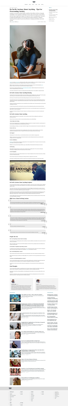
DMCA (55, 398)
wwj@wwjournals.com (57, 394)
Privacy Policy (56, 395)
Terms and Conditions (57, 396)
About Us (56, 397)
